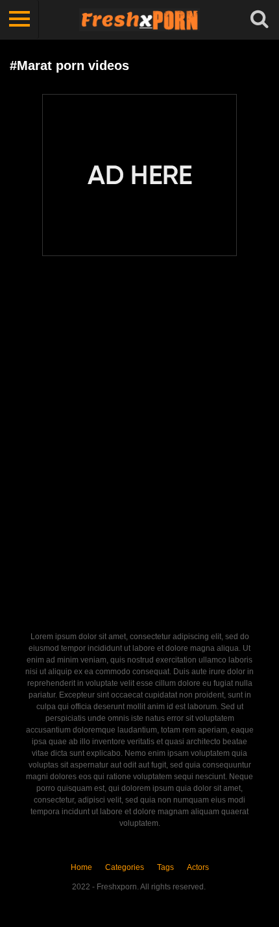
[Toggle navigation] (19, 19)
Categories (124, 867)
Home (81, 867)
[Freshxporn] (139, 19)
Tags (165, 867)
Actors (198, 867)
